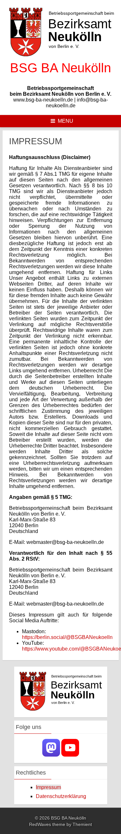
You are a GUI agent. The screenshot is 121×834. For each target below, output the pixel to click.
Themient (82, 824)
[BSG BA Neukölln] (61, 77)
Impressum (48, 787)
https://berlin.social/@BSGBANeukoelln (67, 637)
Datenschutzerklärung (61, 796)
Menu (65, 121)
